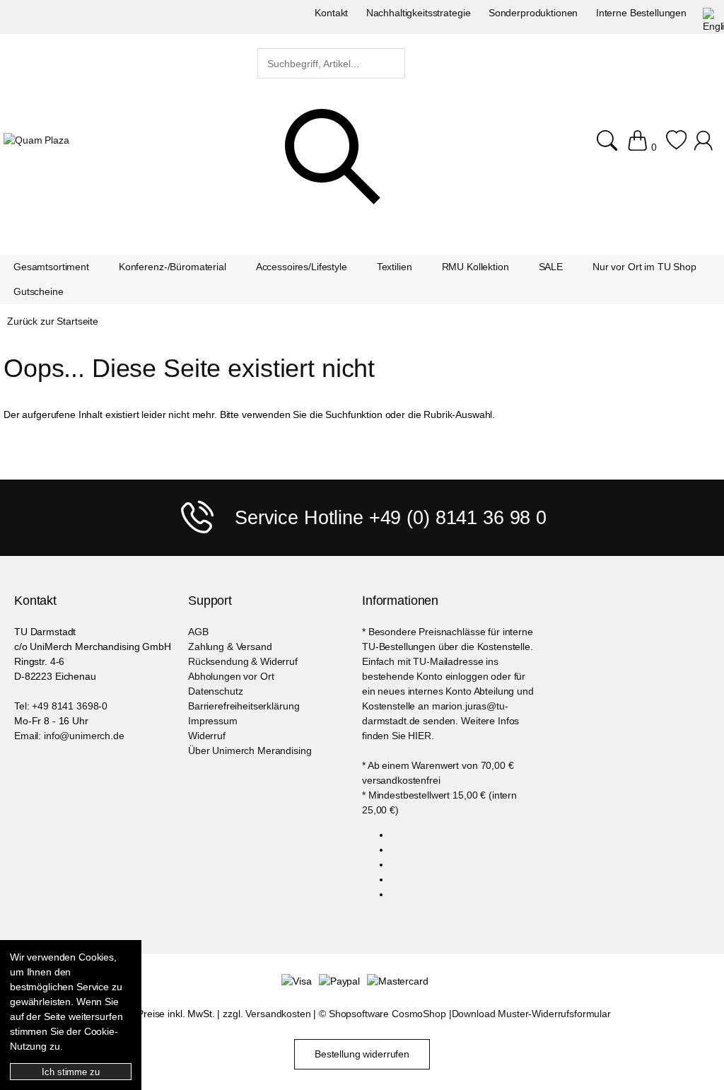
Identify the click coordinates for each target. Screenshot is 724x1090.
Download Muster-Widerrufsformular (531, 1013)
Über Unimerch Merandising (250, 750)
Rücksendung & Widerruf (243, 661)
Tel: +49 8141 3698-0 (60, 706)
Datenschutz (215, 691)
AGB (198, 631)
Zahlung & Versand (230, 646)
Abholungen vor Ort (231, 676)
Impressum (213, 720)
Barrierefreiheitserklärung (243, 706)
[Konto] (705, 140)
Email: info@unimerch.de (69, 735)
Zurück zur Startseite (52, 321)
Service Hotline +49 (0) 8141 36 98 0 (391, 517)
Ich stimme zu (70, 1072)
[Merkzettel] (676, 140)
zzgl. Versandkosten (266, 1013)
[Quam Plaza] (36, 140)
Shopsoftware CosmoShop (387, 1013)
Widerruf (207, 735)
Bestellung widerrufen (362, 1054)
